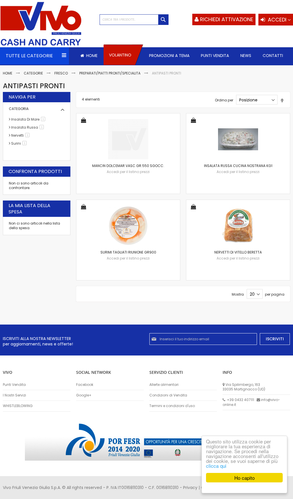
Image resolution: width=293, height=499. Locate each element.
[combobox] (134, 20)
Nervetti (21, 135)
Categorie (34, 73)
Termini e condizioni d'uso (172, 406)
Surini (20, 143)
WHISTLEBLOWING (18, 406)
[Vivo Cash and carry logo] (47, 24)
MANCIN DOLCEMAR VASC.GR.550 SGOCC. (128, 165)
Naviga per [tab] (22, 97)
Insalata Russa (28, 127)
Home (8, 73)
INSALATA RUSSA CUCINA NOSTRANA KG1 (238, 165)
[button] (83, 120)
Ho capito (244, 477)
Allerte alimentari (164, 384)
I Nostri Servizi (14, 395)
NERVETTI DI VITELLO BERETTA (238, 252)
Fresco (61, 73)
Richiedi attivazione (226, 19)
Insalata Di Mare (29, 119)
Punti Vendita (14, 384)
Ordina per (224, 100)
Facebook (84, 384)
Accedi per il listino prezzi (128, 171)
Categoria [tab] (19, 108)
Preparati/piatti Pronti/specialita (110, 73)
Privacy (190, 487)
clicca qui (216, 465)
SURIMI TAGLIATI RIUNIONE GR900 (128, 252)
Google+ (84, 395)
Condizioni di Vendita (168, 395)
